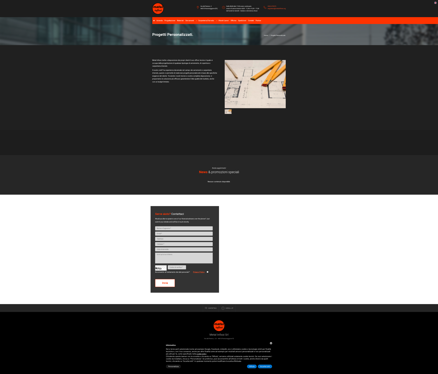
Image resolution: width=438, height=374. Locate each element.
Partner (258, 20)
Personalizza (173, 366)
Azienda (159, 20)
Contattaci (212, 308)
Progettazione (169, 20)
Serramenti (189, 20)
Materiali (180, 20)
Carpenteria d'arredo (206, 20)
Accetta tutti (265, 366)
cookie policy (201, 354)
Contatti (251, 20)
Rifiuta (251, 366)
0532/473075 (272, 6)
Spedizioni (242, 20)
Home (266, 35)
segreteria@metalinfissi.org (277, 8)
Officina (233, 20)
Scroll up (229, 308)
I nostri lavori (223, 20)
